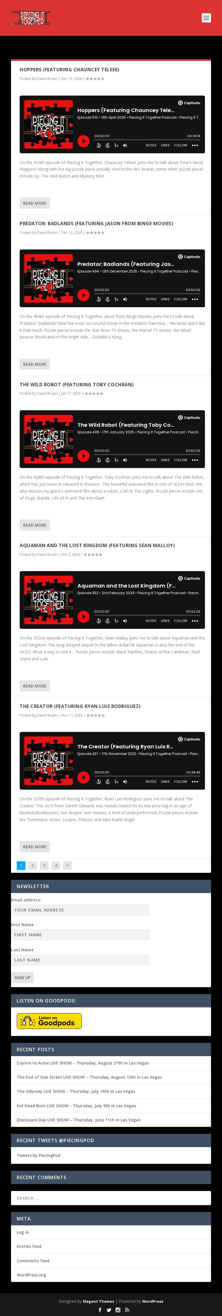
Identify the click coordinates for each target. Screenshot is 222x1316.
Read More (35, 203)
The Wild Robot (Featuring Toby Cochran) (77, 384)
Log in (23, 1232)
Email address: (26, 900)
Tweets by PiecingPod (38, 1155)
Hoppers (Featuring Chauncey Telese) (69, 69)
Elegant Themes (98, 1301)
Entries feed (29, 1246)
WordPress (152, 1301)
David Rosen (47, 78)
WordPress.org (31, 1275)
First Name (22, 924)
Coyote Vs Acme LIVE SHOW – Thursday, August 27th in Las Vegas (83, 1063)
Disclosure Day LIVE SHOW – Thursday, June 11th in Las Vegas (78, 1120)
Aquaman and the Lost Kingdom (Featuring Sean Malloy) (97, 545)
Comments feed (33, 1260)
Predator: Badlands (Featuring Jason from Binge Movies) (96, 223)
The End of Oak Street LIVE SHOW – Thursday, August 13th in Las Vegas (89, 1077)
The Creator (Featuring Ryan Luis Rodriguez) (80, 706)
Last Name (22, 949)
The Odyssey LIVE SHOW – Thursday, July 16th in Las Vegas (76, 1091)
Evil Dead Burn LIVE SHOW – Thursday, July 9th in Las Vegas (76, 1105)
